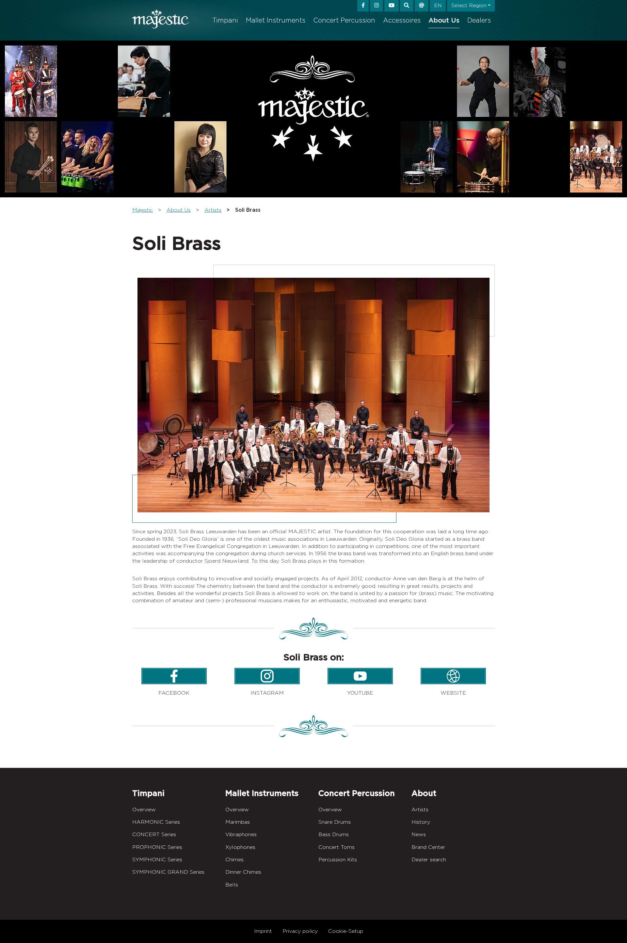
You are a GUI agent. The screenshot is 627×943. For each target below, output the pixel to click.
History (420, 822)
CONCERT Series (154, 834)
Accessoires (402, 20)
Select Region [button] (469, 5)
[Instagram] (376, 5)
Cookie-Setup (345, 931)
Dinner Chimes (243, 872)
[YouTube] (391, 5)
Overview (144, 809)
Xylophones (240, 847)
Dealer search (428, 859)
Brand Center (428, 847)
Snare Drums (334, 822)
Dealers (479, 20)
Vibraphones (241, 834)
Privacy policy (300, 931)
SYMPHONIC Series (157, 859)
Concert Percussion (344, 20)
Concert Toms (336, 847)
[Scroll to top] (612, 927)
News (418, 834)
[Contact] (421, 5)
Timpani (225, 20)
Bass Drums (333, 834)
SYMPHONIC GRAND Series (168, 872)
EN (438, 5)
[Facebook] (363, 5)
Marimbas (237, 822)
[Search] (407, 5)
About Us (443, 20)
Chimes (234, 859)
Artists (419, 809)
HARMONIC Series (156, 822)
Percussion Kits (337, 859)
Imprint (263, 931)
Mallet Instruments (275, 20)
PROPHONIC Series (157, 847)
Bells (231, 885)
